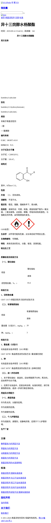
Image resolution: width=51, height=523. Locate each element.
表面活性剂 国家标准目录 (11, 473)
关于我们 (5, 508)
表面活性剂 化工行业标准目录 (13, 478)
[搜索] (24, 13)
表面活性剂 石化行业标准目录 (13, 487)
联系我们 (5, 513)
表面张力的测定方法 (9, 458)
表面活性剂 (10, 18)
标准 (21, 18)
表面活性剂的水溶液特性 (11, 463)
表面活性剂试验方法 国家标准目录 (15, 492)
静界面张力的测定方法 (10, 444)
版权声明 (5, 497)
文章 (17, 18)
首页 (3, 18)
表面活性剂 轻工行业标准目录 (13, 483)
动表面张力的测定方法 (10, 453)
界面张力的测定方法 (9, 448)
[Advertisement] (25, 69)
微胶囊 (4, 8)
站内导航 (5, 503)
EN (17, 3)
